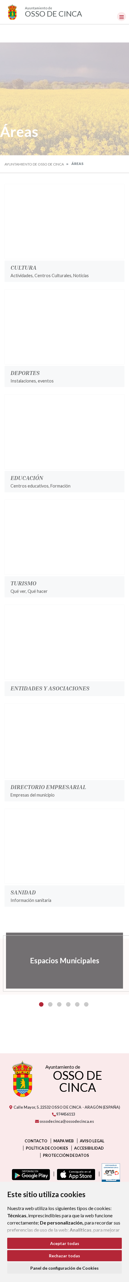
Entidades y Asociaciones (49, 688)
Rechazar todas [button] (64, 1255)
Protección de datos (66, 1155)
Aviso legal (92, 1140)
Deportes (25, 372)
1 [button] (41, 1004)
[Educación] (64, 431)
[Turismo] (64, 537)
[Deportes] (64, 326)
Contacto (36, 1140)
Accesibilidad (89, 1148)
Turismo (23, 583)
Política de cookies (47, 1148)
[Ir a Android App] (29, 1174)
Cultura (23, 267)
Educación (26, 477)
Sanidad (23, 892)
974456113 (65, 1114)
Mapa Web (63, 1140)
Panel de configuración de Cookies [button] (64, 1268)
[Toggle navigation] (121, 16)
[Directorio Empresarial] (64, 741)
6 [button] (86, 1004)
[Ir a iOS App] (75, 1174)
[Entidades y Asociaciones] (64, 642)
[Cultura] (64, 221)
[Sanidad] (64, 846)
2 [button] (50, 1004)
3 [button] (59, 1004)
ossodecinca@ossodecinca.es (66, 1121)
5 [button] (77, 1004)
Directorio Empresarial (48, 786)
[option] (64, 961)
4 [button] (68, 1004)
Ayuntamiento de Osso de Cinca (34, 164)
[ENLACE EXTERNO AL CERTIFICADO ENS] (109, 1174)
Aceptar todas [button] (64, 1243)
